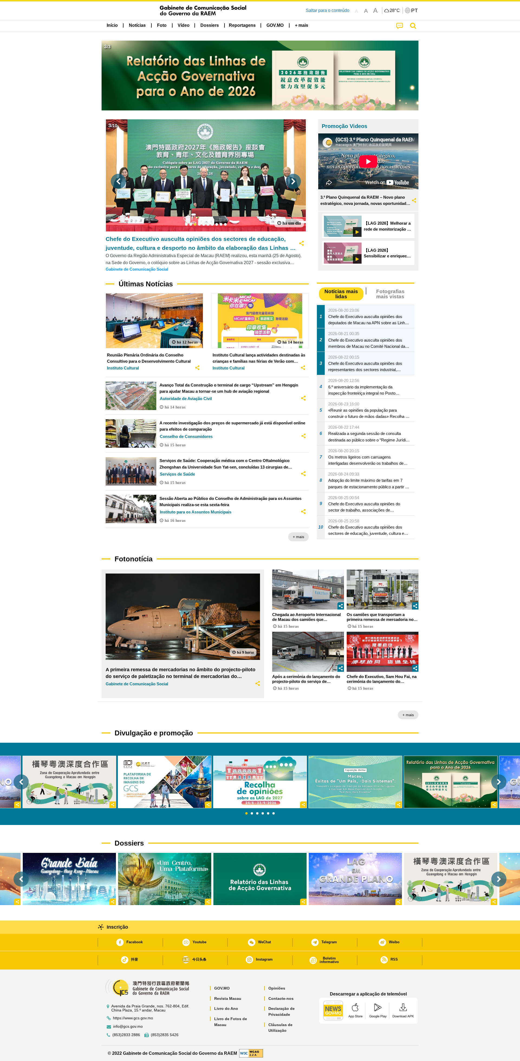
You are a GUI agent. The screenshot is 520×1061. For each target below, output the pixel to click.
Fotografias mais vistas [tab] (390, 294)
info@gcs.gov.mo (128, 1026)
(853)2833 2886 (126, 1035)
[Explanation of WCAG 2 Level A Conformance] (251, 1053)
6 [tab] (273, 813)
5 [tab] (268, 813)
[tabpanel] (260, 782)
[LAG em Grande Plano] (355, 879)
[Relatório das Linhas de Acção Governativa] (260, 879)
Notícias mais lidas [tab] (341, 294)
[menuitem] (137, 25)
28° (395, 10)
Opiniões (276, 988)
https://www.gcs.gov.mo (133, 1018)
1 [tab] (246, 813)
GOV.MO (222, 988)
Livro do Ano (226, 1008)
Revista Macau (227, 998)
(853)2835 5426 (164, 1035)
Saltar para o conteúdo (327, 10)
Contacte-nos (281, 998)
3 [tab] (257, 813)
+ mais (298, 537)
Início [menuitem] (112, 25)
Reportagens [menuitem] (242, 25)
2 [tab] (252, 813)
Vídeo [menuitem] (184, 25)
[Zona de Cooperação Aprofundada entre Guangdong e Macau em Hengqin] (450, 879)
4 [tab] (262, 813)
